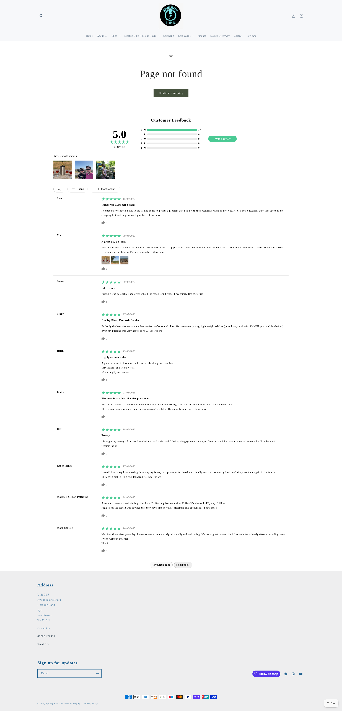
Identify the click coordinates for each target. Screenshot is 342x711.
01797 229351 (46, 636)
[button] (41, 16)
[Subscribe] (97, 673)
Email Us (43, 644)
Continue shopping (171, 93)
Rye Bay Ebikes (53, 703)
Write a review (222, 138)
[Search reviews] (59, 189)
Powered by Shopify (70, 703)
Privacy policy (91, 703)
